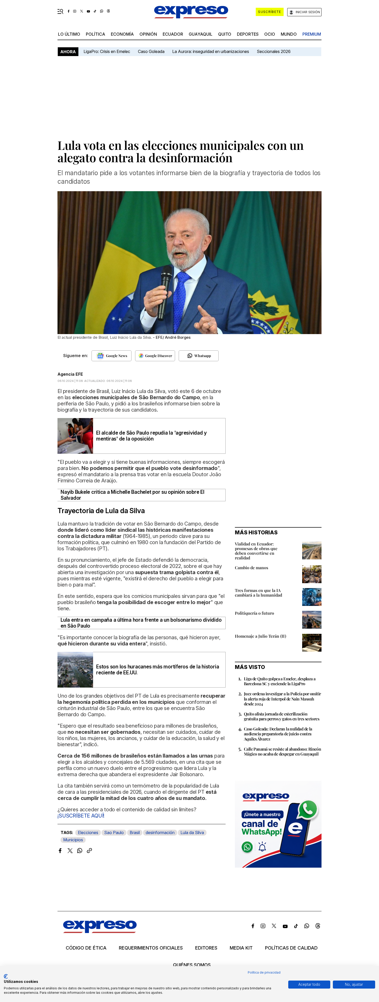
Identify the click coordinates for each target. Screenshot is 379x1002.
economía (122, 34)
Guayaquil (200, 34)
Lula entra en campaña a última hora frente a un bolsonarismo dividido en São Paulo (141, 623)
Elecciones (88, 832)
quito (224, 34)
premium (311, 34)
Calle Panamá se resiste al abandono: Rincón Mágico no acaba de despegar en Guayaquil (282, 751)
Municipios (73, 839)
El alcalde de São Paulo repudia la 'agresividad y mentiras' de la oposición (151, 436)
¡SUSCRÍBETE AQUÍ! (80, 816)
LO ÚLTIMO (69, 34)
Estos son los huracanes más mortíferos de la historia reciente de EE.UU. (157, 670)
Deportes (248, 34)
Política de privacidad (264, 972)
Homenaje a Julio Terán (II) (260, 636)
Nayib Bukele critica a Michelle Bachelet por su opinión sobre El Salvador (132, 495)
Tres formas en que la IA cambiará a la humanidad (258, 593)
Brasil (135, 832)
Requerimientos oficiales (151, 948)
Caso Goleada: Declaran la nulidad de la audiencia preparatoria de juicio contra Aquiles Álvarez (278, 733)
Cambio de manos (251, 567)
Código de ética (86, 948)
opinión (148, 34)
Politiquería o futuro (254, 613)
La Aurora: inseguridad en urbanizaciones (210, 51)
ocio (269, 34)
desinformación (160, 832)
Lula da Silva (192, 832)
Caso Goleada (151, 51)
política (95, 34)
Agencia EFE (70, 374)
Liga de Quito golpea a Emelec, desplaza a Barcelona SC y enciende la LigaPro (279, 681)
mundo (289, 34)
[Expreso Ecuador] (100, 931)
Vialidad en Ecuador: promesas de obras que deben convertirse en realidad (256, 550)
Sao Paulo (114, 832)
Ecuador (173, 34)
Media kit (241, 948)
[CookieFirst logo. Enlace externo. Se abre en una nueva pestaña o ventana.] (6, 976)
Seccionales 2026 (274, 51)
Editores (206, 948)
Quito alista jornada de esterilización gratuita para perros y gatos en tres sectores (281, 716)
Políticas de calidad (291, 948)
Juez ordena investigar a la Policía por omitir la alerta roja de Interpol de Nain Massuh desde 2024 (282, 698)
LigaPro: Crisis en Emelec (107, 51)
